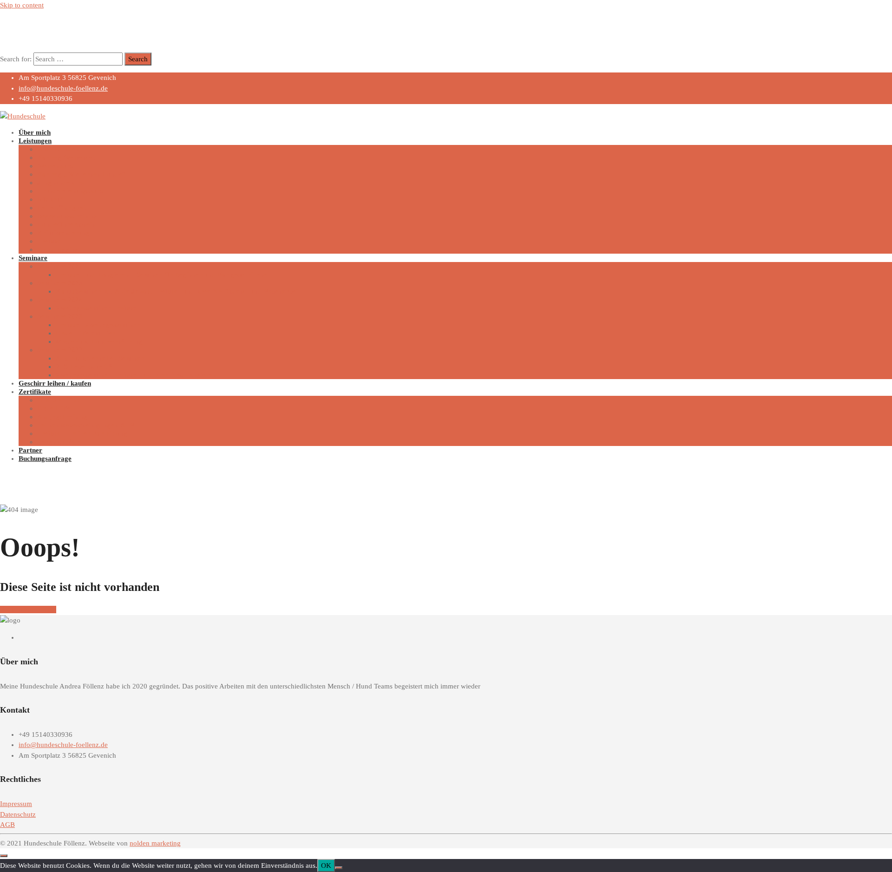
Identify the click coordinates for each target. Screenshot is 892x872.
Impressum (16, 803)
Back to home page (28, 609)
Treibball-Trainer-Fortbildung (82, 433)
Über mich (35, 132)
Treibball (51, 241)
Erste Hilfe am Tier (85, 333)
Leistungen (35, 140)
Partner (30, 450)
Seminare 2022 (60, 350)
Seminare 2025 (60, 283)
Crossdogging (58, 249)
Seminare (33, 258)
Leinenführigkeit (62, 207)
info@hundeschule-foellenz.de (63, 88)
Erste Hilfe (53, 408)
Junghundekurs (60, 182)
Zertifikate (35, 391)
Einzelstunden (58, 149)
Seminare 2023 (60, 316)
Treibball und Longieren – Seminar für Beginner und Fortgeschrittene (162, 274)
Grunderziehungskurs (70, 191)
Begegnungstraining (67, 216)
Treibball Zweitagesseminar (98, 324)
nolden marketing (155, 843)
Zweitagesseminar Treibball (98, 308)
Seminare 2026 (60, 266)
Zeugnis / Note (59, 442)
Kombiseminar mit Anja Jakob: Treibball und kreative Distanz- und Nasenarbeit (178, 291)
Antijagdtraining (62, 416)
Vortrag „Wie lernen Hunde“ (81, 174)
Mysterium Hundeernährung (99, 341)
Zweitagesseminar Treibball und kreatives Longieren (136, 375)
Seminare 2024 (60, 299)
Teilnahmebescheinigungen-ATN (86, 425)
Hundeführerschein (66, 224)
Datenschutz (18, 814)
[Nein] (338, 867)
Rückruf (49, 199)
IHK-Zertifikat (60, 400)
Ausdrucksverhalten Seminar (100, 358)
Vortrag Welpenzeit (67, 157)
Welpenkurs (55, 166)
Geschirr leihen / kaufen (55, 383)
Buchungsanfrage (45, 458)
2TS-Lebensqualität (85, 366)
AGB (7, 824)
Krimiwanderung (63, 232)
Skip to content (22, 5)
